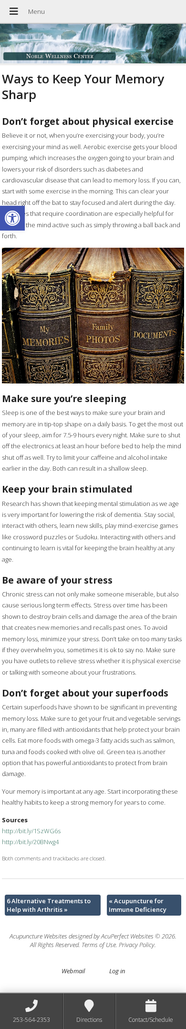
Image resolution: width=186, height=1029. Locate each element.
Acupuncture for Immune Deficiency (137, 905)
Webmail (73, 971)
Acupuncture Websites (38, 936)
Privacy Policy (137, 944)
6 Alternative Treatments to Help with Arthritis (49, 905)
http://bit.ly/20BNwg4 (30, 841)
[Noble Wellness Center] (93, 44)
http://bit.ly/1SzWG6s (31, 831)
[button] (12, 218)
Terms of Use (99, 944)
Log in (117, 971)
